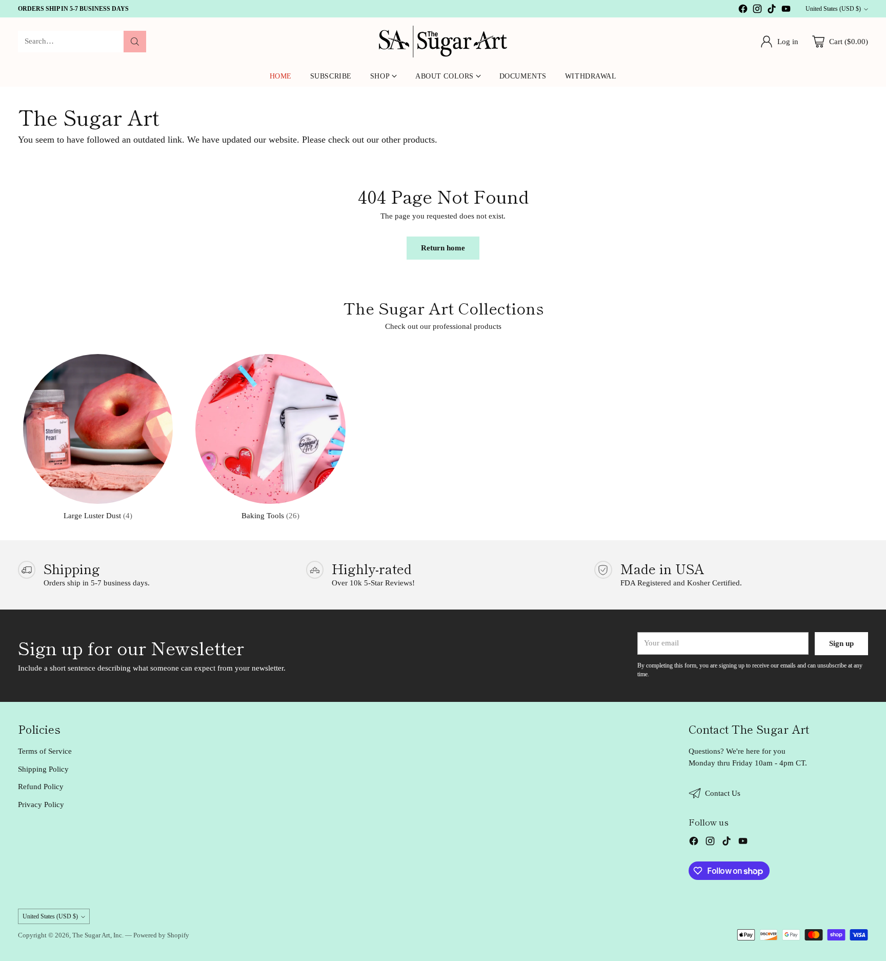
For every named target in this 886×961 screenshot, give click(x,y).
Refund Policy (41, 786)
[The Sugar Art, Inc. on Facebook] (743, 10)
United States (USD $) (833, 8)
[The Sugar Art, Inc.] (443, 41)
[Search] (135, 41)
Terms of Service (45, 751)
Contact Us (722, 793)
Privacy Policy (41, 804)
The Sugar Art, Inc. (98, 935)
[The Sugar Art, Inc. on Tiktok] (772, 10)
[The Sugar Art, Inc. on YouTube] (786, 10)
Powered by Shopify (161, 935)
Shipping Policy (43, 769)
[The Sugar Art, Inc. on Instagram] (757, 10)
